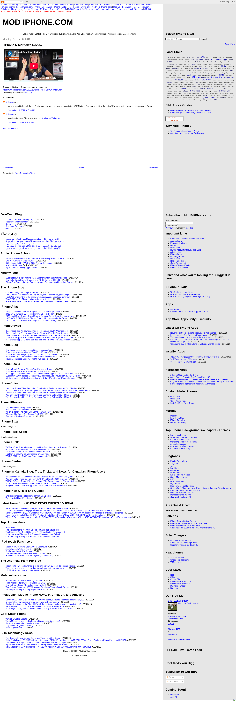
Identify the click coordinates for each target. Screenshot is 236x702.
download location (201, 68)
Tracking (224, 95)
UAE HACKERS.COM (178, 601)
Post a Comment (10, 128)
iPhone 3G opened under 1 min (184, 375)
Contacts (194, 66)
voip (183, 100)
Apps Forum (175, 309)
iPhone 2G (205, 77)
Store (226, 93)
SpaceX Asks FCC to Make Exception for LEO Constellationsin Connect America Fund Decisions (48, 391)
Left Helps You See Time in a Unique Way (188, 335)
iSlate (186, 80)
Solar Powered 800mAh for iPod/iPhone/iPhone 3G (192, 528)
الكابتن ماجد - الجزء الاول (180, 497)
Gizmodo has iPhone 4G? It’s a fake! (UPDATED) (27, 449)
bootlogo (220, 62)
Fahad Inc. (173, 634)
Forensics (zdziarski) (179, 267)
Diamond (174, 588)
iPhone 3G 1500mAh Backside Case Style (188, 523)
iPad (184, 77)
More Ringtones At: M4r (180, 495)
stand (202, 93)
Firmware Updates (178, 243)
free (231, 71)
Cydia (223, 66)
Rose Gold (175, 399)
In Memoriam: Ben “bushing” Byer (20, 220)
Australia (170, 62)
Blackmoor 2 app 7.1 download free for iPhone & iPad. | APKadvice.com (37, 331)
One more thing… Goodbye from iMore (22, 293)
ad (223, 57)
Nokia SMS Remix (178, 482)
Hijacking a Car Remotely (188, 603)
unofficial (196, 97)
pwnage (224, 86)
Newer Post (8, 168)
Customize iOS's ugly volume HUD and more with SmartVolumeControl (36, 278)
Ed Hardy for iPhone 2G (180, 581)
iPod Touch (178, 80)
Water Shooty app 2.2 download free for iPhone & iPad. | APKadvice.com (37, 335)
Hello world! (11, 528)
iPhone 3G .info (81, 5)
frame (227, 70)
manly (211, 82)
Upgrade (204, 97)
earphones (218, 68)
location (169, 82)
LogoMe (176, 82)
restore (202, 89)
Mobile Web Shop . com (116, 9)
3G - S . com (53, 5)
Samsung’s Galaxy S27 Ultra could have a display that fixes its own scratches (39, 609)
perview (230, 84)
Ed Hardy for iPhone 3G (180, 584)
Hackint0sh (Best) (178, 422)
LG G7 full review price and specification (23, 570)
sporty (189, 93)
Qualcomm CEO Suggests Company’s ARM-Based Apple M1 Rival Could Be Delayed (43, 376)
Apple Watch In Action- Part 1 (18, 549)
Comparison (170, 66)
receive (176, 89)
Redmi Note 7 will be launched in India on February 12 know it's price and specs (40, 566)
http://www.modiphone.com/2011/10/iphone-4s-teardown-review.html (32, 90)
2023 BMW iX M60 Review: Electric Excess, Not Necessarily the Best (36, 318)
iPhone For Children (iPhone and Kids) (187, 239)
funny (179, 73)
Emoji (176, 70)
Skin (206, 91)
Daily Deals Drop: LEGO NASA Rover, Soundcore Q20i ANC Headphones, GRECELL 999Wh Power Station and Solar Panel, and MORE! (66, 640)
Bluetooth (213, 62)
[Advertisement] (19, 149)
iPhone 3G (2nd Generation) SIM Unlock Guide (190, 113)
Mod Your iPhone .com (102, 7)
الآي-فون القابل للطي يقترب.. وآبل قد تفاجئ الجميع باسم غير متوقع (33, 248)
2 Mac (179, 57)
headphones (206, 75)
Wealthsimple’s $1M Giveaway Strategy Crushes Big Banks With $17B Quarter (40, 477)
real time (170, 89)
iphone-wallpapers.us (179, 440)
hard (199, 75)
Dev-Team (175, 68)
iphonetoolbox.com (178, 444)
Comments (173, 681)
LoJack (182, 82)
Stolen (222, 93)
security (170, 91)
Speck (175, 93)
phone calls (170, 86)
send (180, 91)
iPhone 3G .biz (95, 5)
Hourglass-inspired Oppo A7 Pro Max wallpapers (27, 359)
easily (224, 68)
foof (222, 70)
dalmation (231, 66)
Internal (179, 77)
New (185, 84)
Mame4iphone (203, 82)
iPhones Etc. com (30, 9)
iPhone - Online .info (81, 7)
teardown (186, 95)
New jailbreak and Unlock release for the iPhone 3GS (29, 452)
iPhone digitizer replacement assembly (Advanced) (192, 384)
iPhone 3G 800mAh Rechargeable (185, 526)
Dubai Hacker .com (177, 616)
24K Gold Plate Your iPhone (182, 403)
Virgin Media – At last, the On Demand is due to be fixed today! (33, 621)
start (207, 93)
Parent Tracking (218, 84)
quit (229, 86)
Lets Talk (226, 80)
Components (187, 66)
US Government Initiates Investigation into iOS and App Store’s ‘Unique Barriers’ (40, 378)
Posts (171, 677)
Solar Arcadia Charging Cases (183, 543)
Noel (172, 575)
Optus (198, 84)
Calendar (227, 62)
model (169, 84)
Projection (217, 86)
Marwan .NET (174, 629)
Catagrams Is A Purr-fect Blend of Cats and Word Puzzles (195, 344)
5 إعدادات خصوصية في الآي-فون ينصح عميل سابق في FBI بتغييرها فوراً (35, 241)
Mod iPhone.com (37, 22)
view (217, 97)
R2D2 (173, 479)
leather (220, 80)
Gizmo (196, 73)
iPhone (196, 77)
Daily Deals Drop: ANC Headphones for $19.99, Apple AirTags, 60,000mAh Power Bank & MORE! (48, 647)
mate (215, 82)
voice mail (230, 97)
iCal (227, 75)
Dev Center (175, 259)
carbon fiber (182, 64)
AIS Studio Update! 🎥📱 (17, 265)
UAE (171, 97)
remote (196, 89)
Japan (214, 80)
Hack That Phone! (178, 261)
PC (225, 84)
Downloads (175, 248)
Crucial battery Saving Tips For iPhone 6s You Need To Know (32, 536)
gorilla (174, 75)
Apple (207, 59)
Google (207, 73)
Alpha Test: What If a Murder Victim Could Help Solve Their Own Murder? (37, 645)
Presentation (205, 86)
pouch (194, 86)
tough (218, 95)
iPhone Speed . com (37, 5)
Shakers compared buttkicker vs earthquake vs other (28, 496)
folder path (217, 70)
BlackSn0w (206, 62)
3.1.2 (188, 57)
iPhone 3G (216, 77)
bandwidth (178, 62)
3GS (202, 57)
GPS (179, 75)
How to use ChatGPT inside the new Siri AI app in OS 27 (30, 357)
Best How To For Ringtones (182, 486)
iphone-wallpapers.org (180, 448)
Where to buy (197, 100)
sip (202, 91)
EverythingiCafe (177, 418)
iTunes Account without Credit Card (185, 250)
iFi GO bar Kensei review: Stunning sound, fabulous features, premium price (39, 295)
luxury (191, 82)
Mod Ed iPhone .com (122, 7)
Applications (216, 59)
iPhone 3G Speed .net (113, 5)
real (233, 86)
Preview (169, 228)
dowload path (189, 68)
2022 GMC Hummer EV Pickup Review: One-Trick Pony (30, 314)
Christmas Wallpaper (51, 118)
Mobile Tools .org (135, 9)
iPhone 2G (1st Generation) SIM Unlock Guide (190, 110)
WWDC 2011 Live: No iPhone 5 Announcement (26, 456)
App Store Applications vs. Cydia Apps (187, 133)
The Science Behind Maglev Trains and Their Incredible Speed (33, 638)
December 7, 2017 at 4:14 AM (21, 122)
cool (206, 66)
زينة (172, 466)
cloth (210, 64)
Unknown (10, 102)
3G (198, 57)
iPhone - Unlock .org (9, 5)
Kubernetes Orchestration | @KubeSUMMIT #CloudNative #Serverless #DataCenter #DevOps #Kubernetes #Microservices (59, 511)
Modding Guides (177, 256)
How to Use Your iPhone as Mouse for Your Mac (27, 371)
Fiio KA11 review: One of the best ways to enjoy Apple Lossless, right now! (38, 297)
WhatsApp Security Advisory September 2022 (25, 589)
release (183, 89)
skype (210, 91)
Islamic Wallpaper (178, 435)
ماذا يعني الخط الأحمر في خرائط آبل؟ (21, 244)
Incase (173, 77)
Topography (211, 95)
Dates (168, 68)
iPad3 (188, 77)
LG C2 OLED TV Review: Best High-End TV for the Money (31, 320)
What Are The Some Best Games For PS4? (24, 414)
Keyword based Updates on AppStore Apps (189, 312)
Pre (199, 86)
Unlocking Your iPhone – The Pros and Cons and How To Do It (33, 534)
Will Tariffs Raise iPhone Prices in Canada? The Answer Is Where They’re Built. (40, 481)
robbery (219, 89)
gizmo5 (202, 73)
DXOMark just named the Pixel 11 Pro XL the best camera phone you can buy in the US (43, 604)
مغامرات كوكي (176, 463)
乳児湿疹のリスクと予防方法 (183, 359)
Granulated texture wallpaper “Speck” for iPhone (26, 352)
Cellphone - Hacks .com (11, 9)
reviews (210, 89)
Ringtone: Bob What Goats (182, 493)
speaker (169, 93)
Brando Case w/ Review (181, 541)
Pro (212, 86)
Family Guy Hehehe (179, 461)
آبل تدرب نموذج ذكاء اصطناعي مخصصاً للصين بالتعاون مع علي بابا (32, 239)
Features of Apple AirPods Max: (19, 416)
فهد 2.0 (171, 624)
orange (203, 84)
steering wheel (214, 93)
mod (232, 82)
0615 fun (9, 228)
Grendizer (174, 470)
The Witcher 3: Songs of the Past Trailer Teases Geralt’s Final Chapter (36, 642)
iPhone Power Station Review (183, 521)
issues (191, 80)
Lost (187, 82)
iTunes (197, 80)
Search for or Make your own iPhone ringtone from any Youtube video (200, 488)
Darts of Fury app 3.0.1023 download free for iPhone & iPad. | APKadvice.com (39, 338)
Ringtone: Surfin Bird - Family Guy (185, 490)
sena (175, 91)
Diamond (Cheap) (178, 586)
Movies (180, 84)
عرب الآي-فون (176, 241)
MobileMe (227, 82)
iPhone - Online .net (62, 7)
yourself (208, 100)
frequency (169, 73)
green (183, 75)
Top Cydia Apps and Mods (181, 292)
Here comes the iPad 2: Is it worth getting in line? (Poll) (29, 556)
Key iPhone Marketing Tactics (18, 407)
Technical (198, 95)
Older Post (153, 168)
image (168, 77)
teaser (192, 95)
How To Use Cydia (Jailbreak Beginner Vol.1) (190, 297)
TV (229, 95)
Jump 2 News (230, 44)
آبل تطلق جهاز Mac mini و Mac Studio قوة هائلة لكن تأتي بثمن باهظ (33, 246)
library (232, 80)
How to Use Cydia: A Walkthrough (185, 294)
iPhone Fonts (176, 254)
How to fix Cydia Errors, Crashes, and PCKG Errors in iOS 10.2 (33, 280)
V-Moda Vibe (176, 562)
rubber (225, 89)
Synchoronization (177, 95)
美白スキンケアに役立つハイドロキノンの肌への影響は (195, 357)
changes (204, 64)
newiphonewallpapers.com (182, 446)
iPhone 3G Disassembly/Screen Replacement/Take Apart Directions (199, 379)
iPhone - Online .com (43, 7)
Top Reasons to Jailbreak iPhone (184, 131)
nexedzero (191, 84)
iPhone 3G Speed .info (134, 5)
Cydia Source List (178, 263)
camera (171, 64)
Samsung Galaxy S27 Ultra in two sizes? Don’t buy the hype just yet (35, 606)
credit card (217, 66)
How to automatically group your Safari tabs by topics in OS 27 (33, 354)
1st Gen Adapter (177, 558)
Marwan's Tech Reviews (179, 640)
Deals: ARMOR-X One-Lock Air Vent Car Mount (26, 547)
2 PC (183, 57)
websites (189, 100)
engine (182, 70)
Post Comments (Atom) (25, 173)
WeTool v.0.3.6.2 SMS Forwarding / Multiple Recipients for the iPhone (36, 447)
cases (199, 64)
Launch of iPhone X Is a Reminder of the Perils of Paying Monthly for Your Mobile (41, 388)
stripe (231, 93)
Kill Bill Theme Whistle (180, 475)
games (185, 73)
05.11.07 (172, 57)
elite (233, 68)
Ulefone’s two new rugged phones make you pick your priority (32, 602)
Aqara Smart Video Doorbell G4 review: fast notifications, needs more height (39, 301)
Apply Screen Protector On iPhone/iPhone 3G (190, 377)
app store (199, 59)
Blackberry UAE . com (94, 9)
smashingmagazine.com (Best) (183, 437)
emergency (170, 70)
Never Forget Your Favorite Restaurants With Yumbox (193, 333)
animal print (229, 57)
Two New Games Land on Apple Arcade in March (191, 337)
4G (207, 57)
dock (182, 68)
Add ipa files (175, 252)
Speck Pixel (182, 93)
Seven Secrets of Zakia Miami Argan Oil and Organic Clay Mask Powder (37, 508)
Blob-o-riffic (10, 224)
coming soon (227, 64)
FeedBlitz (189, 228)
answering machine (183, 59)
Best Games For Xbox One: (17, 410)
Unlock (190, 97)
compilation (178, 66)
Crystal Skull (175, 579)
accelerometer (217, 57)
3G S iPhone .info (76, 9)
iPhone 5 (169, 80)
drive (211, 68)
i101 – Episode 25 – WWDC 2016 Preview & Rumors (29, 263)
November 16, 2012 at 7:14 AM (21, 110)
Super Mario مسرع (178, 477)
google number (215, 73)
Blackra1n (198, 62)
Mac (196, 82)
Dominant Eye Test (176, 619)
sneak (215, 91)
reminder (189, 89)
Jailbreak (206, 79)
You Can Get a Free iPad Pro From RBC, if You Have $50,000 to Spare (36, 479)
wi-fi (204, 100)
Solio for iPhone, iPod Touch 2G (184, 545)
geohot (191, 73)
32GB (193, 57)
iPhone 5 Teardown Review (23, 45)
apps (225, 59)
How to (221, 75)
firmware (200, 70)
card (189, 64)
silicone (186, 91)
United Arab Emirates (181, 97)
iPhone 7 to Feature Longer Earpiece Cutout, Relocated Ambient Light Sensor (39, 282)
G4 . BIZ (147, 9)
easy (228, 68)
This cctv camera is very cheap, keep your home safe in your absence (36, 568)
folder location (208, 70)
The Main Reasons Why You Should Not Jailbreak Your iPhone (33, 530)
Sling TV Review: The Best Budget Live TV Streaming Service (33, 312)
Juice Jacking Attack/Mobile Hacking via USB (25, 583)
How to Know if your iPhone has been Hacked (26, 585)
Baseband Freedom (14, 226)
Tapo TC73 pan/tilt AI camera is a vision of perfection (28, 299)
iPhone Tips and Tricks (180, 265)
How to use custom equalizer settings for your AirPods (29, 350)
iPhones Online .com (23, 7)
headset (213, 75)
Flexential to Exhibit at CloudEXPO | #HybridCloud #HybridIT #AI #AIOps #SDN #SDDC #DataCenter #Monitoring (55, 515)
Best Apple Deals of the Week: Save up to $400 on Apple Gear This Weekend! (39, 374)
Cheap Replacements (179, 560)
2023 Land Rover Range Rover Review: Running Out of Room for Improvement (40, 316)
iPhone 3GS (229, 77)
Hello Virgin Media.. (14, 628)
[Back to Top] (234, 700)
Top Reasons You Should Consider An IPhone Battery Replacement (35, 532)
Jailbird (173, 697)
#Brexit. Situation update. (16, 619)
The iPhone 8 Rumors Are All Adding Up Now (25, 553)
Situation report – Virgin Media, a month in (24, 623)
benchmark (186, 62)
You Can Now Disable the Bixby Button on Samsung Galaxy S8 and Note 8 (38, 395)
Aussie (231, 59)
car (177, 64)
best (192, 62)
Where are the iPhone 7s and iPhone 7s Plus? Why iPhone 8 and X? (35, 259)
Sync (168, 95)
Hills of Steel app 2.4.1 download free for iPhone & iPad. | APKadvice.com (38, 340)
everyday (188, 70)
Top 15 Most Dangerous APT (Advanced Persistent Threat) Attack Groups (37, 587)
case (194, 64)
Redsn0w (174, 695)
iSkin (172, 577)
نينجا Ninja (174, 468)
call (232, 62)
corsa (210, 66)
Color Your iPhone (178, 401)
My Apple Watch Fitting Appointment (21, 267)
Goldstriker (175, 397)
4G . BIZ (23, 5)
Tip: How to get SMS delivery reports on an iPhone (27, 454)
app (192, 59)
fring (175, 73)
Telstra (205, 95)
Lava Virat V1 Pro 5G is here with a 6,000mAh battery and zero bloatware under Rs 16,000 (45, 600)
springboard (195, 93)
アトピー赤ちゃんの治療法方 (183, 362)
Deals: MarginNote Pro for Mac (19, 551)
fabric (194, 70)
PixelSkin (182, 86)
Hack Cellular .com (141, 7)
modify (175, 84)
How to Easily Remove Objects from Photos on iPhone (29, 369)
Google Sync (225, 73)
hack (194, 75)
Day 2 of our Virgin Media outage (20, 625)
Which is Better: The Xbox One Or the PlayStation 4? (28, 412)
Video (211, 97)
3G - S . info (62, 9)
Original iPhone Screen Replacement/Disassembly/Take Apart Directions (202, 382)
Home (81, 168)
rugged (231, 89)
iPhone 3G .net (66, 5)
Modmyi (173, 416)
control (201, 66)
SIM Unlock (195, 91)
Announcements (172, 59)
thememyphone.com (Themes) (183, 442)
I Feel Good (175, 473)
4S (210, 57)
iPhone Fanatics (177, 420)
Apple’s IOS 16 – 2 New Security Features (24, 581)
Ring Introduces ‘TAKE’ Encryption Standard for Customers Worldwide (36, 486)
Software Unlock (225, 91)
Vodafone (223, 97)
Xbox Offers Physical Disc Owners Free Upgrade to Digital (31, 483)
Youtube (215, 100)
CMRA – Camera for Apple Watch (20, 261)
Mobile (221, 82)
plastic (189, 86)
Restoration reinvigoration (17, 222)
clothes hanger (218, 64)
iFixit (230, 75)
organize (209, 84)
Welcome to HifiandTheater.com (19, 498)
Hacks (173, 245)
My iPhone (175, 484)
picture (177, 86)
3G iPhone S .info (47, 9)
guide (189, 75)
